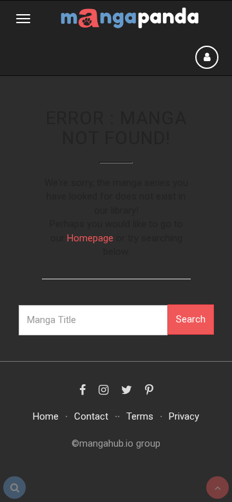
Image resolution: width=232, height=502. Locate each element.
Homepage (90, 238)
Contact (91, 416)
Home (46, 416)
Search (191, 319)
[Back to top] (217, 487)
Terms (139, 416)
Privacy (184, 416)
